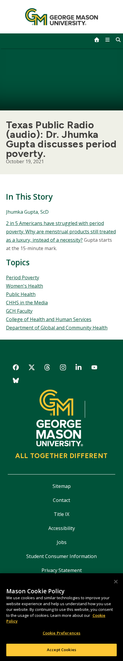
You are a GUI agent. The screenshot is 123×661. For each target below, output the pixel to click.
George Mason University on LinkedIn (78, 368)
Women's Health (24, 286)
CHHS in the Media (27, 302)
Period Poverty (22, 277)
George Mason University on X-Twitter (31, 368)
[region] (61, 617)
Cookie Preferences (61, 633)
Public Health (21, 294)
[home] (97, 39)
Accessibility (61, 528)
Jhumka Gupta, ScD (27, 212)
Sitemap (62, 486)
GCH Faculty (19, 311)
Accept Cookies (61, 649)
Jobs (62, 542)
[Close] (115, 581)
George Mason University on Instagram (63, 368)
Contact (61, 500)
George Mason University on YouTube (94, 368)
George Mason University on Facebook (16, 368)
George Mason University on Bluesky (16, 381)
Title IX (61, 514)
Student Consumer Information (61, 556)
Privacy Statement (61, 570)
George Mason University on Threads (47, 368)
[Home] (62, 16)
